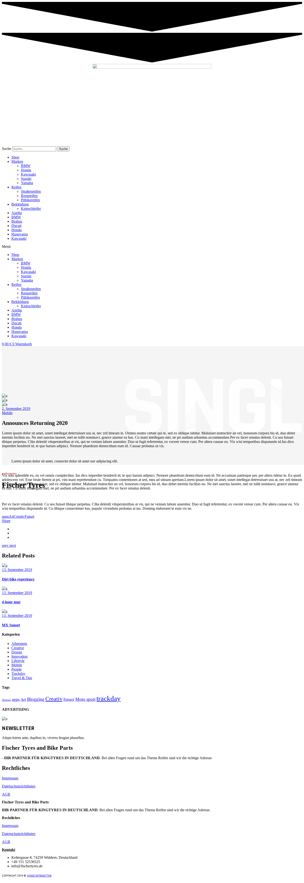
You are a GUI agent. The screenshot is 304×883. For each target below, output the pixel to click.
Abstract (6, 700)
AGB (6, 794)
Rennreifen (29, 196)
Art (11, 516)
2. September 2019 (16, 409)
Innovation (19, 656)
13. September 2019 (17, 570)
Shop (15, 157)
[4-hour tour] (4, 588)
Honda (26, 170)
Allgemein (19, 644)
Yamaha (27, 183)
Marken (17, 161)
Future (29, 516)
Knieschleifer (31, 208)
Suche (6, 149)
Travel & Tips (21, 678)
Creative (17, 648)
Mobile (7, 413)
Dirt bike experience (18, 579)
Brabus (16, 221)
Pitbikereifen (30, 200)
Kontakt (8, 850)
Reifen (16, 187)
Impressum (10, 778)
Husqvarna (19, 234)
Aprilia (16, 213)
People (16, 669)
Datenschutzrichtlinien (18, 786)
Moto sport (85, 699)
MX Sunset (11, 625)
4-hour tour (11, 602)
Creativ (19, 516)
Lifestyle (17, 661)
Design (16, 652)
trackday (108, 698)
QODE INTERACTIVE (39, 875)
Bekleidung (20, 204)
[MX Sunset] (4, 611)
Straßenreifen (31, 191)
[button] (152, 247)
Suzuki (26, 179)
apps (5, 516)
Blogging (35, 699)
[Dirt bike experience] (4, 565)
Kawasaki (28, 174)
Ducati (16, 226)
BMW (25, 166)
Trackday (18, 674)
